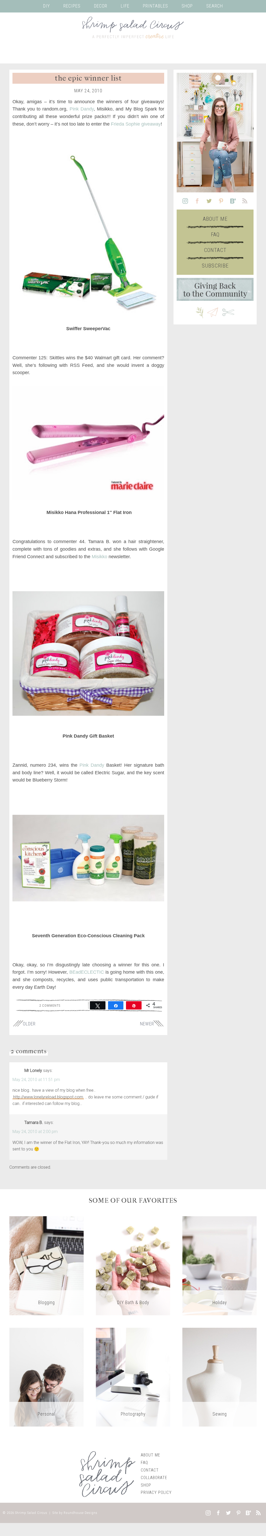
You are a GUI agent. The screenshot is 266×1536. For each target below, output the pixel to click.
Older (29, 1023)
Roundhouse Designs (80, 1513)
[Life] (46, 1376)
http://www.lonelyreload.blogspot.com (48, 1097)
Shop (187, 6)
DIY (46, 6)
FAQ (215, 234)
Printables (155, 6)
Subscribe (215, 266)
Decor (100, 6)
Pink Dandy (82, 109)
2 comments (49, 1005)
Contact (215, 250)
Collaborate (154, 1477)
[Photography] (133, 1376)
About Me (215, 219)
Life (125, 6)
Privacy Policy (156, 1492)
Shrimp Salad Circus (31, 1513)
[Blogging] (46, 1265)
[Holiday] (219, 1265)
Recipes (72, 6)
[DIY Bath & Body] (133, 1265)
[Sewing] (219, 1376)
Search (214, 6)
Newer (147, 1023)
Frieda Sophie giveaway (136, 124)
